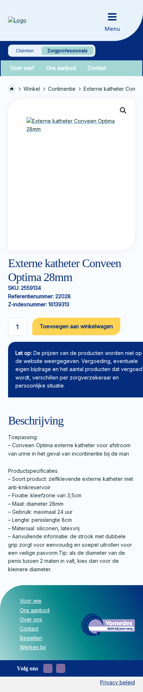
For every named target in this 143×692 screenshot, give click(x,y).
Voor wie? (22, 68)
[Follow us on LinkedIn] (60, 668)
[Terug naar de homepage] (33, 20)
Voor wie (30, 601)
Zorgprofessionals (67, 50)
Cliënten (25, 50)
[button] (123, 110)
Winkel (31, 89)
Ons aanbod (61, 68)
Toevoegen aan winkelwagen (76, 326)
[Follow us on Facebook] (47, 668)
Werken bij (33, 647)
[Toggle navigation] (112, 20)
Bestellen (31, 638)
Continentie (62, 89)
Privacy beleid (117, 682)
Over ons (31, 619)
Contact (97, 68)
